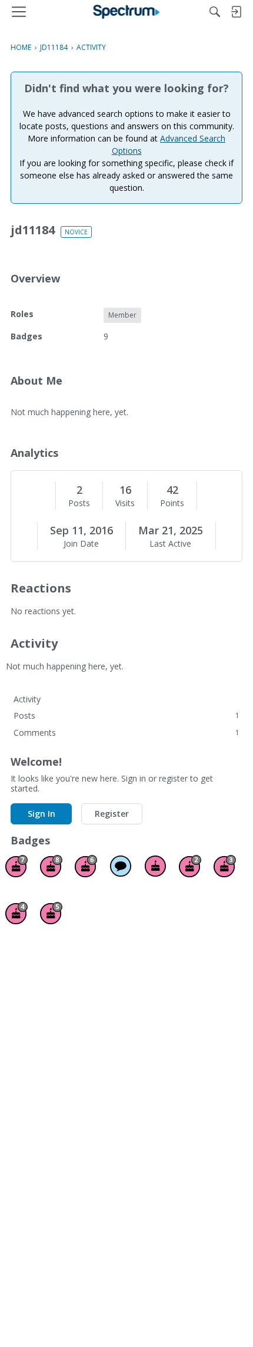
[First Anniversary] (155, 866)
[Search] (214, 11)
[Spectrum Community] (127, 11)
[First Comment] (120, 866)
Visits (125, 503)
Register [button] (112, 813)
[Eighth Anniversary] (51, 866)
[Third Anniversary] (225, 866)
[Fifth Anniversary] (51, 913)
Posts (79, 503)
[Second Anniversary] (190, 866)
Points (172, 503)
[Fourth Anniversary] (16, 913)
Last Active (170, 543)
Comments (126, 732)
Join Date (81, 543)
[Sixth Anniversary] (86, 866)
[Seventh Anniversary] (16, 866)
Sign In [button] (41, 813)
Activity (27, 699)
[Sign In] (236, 11)
